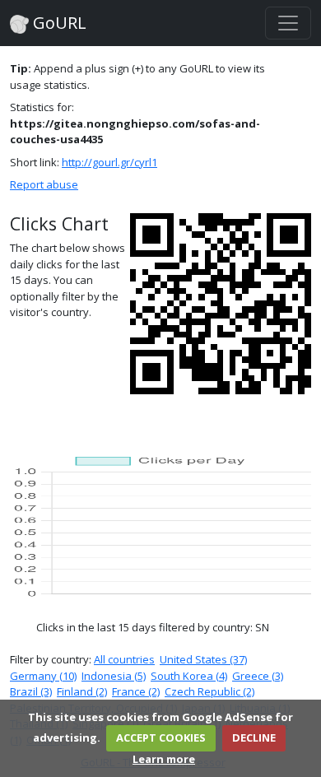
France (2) (136, 691)
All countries (124, 659)
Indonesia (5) (113, 675)
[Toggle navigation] (288, 23)
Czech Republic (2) (209, 691)
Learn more (164, 758)
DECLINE (254, 737)
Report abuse (44, 184)
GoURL (57, 23)
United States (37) (203, 659)
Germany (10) (43, 675)
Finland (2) (82, 691)
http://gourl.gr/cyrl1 (109, 162)
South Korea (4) (189, 675)
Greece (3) (257, 675)
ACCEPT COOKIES (161, 737)
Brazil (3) (31, 691)
